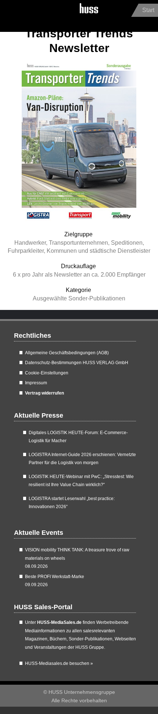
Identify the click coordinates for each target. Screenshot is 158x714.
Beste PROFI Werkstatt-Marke (54, 576)
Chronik (21, 15)
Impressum (36, 382)
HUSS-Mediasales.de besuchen (59, 663)
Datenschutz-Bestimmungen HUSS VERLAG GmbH (76, 362)
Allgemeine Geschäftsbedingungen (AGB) (67, 352)
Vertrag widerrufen (44, 393)
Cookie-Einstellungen (46, 373)
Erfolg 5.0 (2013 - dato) (44, 15)
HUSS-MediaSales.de (59, 622)
